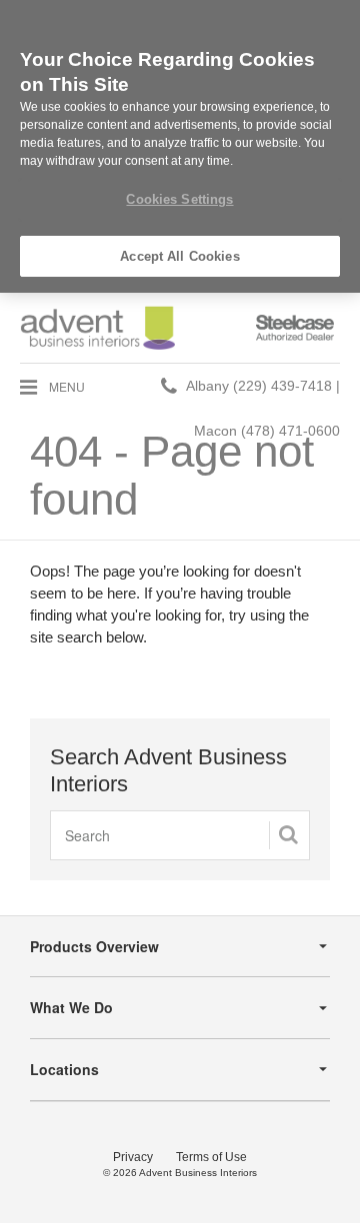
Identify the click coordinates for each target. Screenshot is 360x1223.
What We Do (71, 1007)
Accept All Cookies (179, 256)
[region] (180, 146)
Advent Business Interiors (198, 1172)
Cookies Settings (179, 199)
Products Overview (94, 946)
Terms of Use (211, 1157)
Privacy (133, 1157)
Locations (64, 1069)
